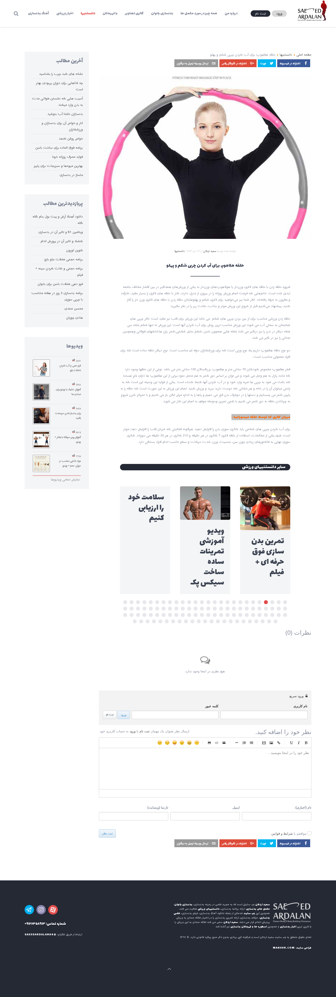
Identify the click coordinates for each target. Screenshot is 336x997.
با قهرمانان (110, 13)
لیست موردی (251, 742)
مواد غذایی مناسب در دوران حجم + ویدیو (70, 463)
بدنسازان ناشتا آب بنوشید (65, 114)
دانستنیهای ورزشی (208, 909)
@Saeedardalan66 (40, 934)
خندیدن (196, 742)
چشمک (160, 742)
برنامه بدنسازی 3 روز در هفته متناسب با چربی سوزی (57, 296)
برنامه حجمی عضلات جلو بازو (63, 259)
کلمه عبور (211, 706)
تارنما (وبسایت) (157, 807)
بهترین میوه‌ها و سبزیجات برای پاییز (58, 166)
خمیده (298, 742)
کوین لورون (74, 250)
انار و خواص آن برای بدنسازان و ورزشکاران (62, 126)
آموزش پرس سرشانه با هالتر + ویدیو (68, 439)
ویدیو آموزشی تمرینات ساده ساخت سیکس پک (207, 557)
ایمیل (236, 807)
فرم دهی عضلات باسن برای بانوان (60, 284)
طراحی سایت (303, 948)
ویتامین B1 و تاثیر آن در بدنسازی (60, 232)
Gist (209, 742)
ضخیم (306, 742)
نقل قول (224, 742)
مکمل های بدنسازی (258, 909)
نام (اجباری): (303, 807)
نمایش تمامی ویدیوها (65, 479)
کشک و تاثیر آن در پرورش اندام (62, 241)
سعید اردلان (209, 251)
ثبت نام (109, 714)
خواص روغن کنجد (71, 138)
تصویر (271, 742)
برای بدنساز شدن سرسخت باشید (68, 416)
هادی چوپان (74, 317)
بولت (236, 742)
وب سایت (249, 913)
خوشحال (189, 742)
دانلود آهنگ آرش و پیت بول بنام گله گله (57, 219)
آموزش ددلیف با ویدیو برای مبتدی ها (68, 392)
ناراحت (167, 742)
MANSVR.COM (284, 948)
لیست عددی (244, 742)
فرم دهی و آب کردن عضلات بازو (70, 368)
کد (216, 742)
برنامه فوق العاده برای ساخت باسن (59, 147)
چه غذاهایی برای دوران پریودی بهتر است (59, 86)
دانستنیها (88, 13)
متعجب (182, 742)
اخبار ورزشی (64, 13)
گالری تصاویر (134, 13)
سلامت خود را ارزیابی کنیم (146, 508)
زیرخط (291, 742)
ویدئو (264, 742)
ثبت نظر (107, 833)
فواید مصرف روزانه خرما (67, 156)
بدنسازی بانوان (162, 13)
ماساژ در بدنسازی (71, 175)
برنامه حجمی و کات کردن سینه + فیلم (59, 271)
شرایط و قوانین (282, 833)
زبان (174, 742)
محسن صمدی (73, 308)
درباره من (231, 13)
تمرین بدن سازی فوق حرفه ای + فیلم (267, 557)
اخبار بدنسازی (288, 926)
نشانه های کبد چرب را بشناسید (61, 74)
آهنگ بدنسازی (38, 13)
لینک (278, 742)
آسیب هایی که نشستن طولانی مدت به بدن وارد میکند (57, 101)
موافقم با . (288, 833)
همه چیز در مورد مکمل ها (199, 13)
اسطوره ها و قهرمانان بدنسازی (248, 926)
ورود (123, 715)
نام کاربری (300, 706)
